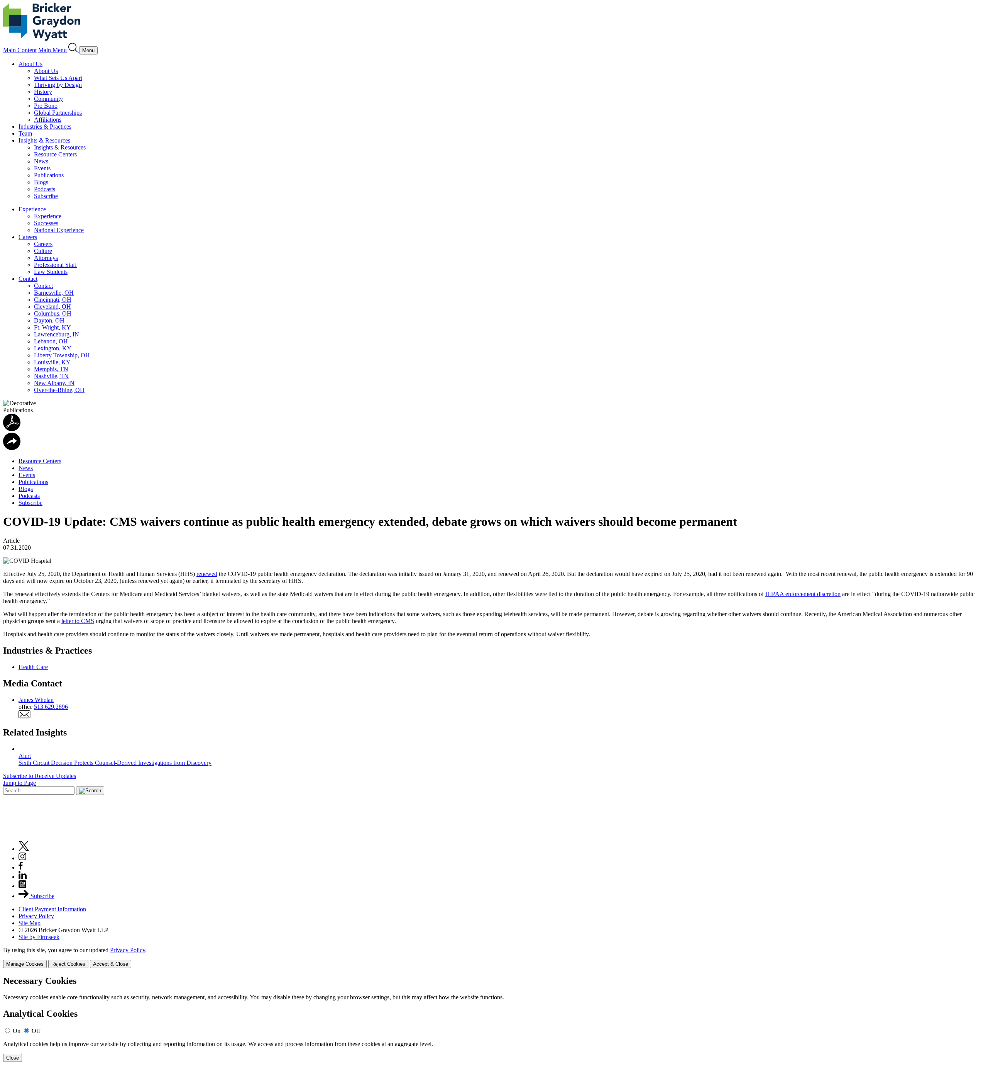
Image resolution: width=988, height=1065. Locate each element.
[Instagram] (23, 858)
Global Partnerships (58, 112)
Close (12, 1058)
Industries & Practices (45, 126)
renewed (206, 574)
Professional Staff (55, 265)
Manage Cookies (25, 964)
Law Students (51, 271)
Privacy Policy (36, 916)
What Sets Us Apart (58, 78)
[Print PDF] (11, 429)
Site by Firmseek (39, 937)
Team (25, 133)
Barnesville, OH (54, 292)
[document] (494, 1019)
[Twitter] (24, 849)
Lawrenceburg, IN (56, 334)
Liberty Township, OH (62, 355)
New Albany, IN (54, 383)
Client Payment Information (52, 909)
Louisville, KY (52, 362)
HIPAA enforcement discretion (803, 594)
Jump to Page (19, 783)
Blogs (41, 182)
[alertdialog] (494, 1019)
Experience (32, 209)
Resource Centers (55, 154)
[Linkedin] (23, 876)
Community (48, 98)
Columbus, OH (52, 313)
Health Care (33, 667)
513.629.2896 (51, 706)
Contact (28, 278)
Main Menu (52, 50)
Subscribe (46, 196)
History (43, 91)
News (41, 161)
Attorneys (46, 258)
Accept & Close (110, 964)
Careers (28, 237)
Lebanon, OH (51, 341)
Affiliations (47, 119)
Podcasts (44, 189)
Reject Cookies (68, 964)
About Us (30, 64)
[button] (11, 448)
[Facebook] (21, 867)
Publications (49, 175)
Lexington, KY (52, 348)
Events (42, 168)
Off (36, 1031)
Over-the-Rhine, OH (59, 390)
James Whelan (36, 699)
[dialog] (494, 957)
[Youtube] (22, 886)
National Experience (59, 230)
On (16, 1031)
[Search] (73, 50)
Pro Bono (46, 105)
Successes (46, 223)
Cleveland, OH (52, 306)
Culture (43, 251)
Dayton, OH (49, 320)
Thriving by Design (58, 85)
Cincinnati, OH (52, 299)
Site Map (30, 923)
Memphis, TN (51, 369)
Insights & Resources (44, 140)
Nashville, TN (51, 376)
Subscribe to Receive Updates (39, 776)
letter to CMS (77, 621)
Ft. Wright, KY (52, 327)
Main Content (20, 50)
